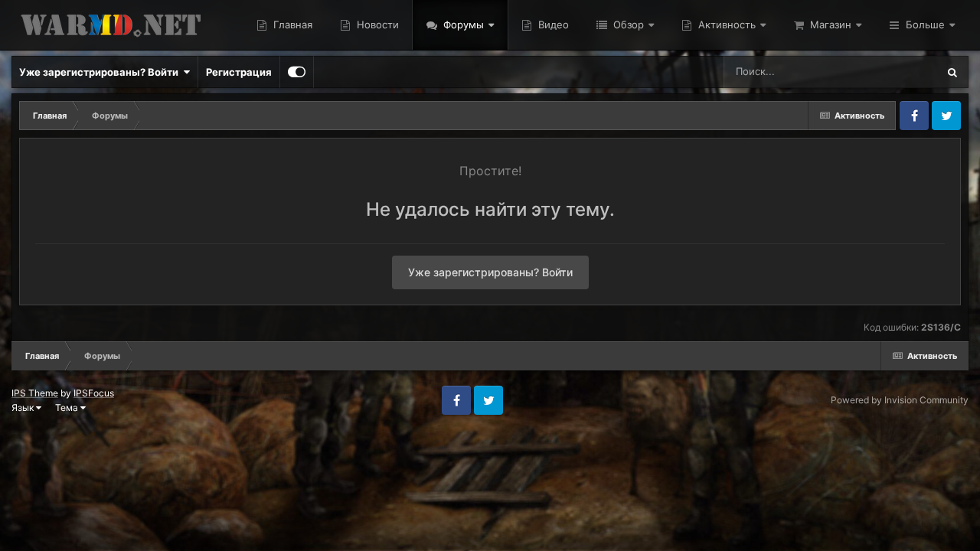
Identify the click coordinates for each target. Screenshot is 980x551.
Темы (903, 71)
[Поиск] (952, 72)
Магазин (829, 24)
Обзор (627, 24)
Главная (291, 24)
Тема (67, 407)
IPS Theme (34, 393)
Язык (23, 407)
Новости (376, 24)
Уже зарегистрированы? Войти (101, 72)
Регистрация (239, 72)
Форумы (462, 24)
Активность (725, 24)
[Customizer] (296, 72)
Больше (925, 24)
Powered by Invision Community (900, 400)
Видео (552, 24)
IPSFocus (94, 393)
